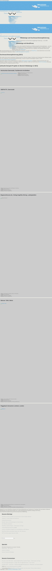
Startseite (2, 11)
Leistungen (10, 11)
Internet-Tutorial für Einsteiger (8, 552)
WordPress (34, 50)
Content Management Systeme (22, 51)
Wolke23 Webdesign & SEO (14, 569)
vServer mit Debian (6, 550)
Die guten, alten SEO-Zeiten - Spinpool (10, 560)
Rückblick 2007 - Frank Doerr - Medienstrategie (11, 564)
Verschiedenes (16, 16)
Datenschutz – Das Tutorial (28, 562)
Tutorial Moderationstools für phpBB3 (9, 527)
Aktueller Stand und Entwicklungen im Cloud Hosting (12, 522)
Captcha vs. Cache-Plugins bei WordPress (10, 518)
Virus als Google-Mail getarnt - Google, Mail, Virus (12, 562)
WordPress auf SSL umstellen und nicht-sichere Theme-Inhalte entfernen (16, 516)
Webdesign (23, 49)
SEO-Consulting (42, 61)
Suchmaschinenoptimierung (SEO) (8, 59)
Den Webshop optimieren (7, 523)
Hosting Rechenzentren (6, 520)
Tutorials (14, 11)
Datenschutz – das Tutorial (7, 548)
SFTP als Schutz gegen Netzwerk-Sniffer (10, 533)
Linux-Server (13, 17)
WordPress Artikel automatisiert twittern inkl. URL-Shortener (14, 531)
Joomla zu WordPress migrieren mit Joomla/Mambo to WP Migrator (15, 529)
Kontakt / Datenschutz (19, 12)
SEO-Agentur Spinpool (27, 60)
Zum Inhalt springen (4, 0)
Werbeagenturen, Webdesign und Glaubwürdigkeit (32, 564)
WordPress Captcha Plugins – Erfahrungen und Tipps (12, 525)
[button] (10, 15)
